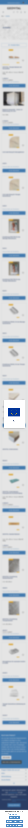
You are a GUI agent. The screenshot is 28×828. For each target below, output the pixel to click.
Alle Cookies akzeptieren (14, 825)
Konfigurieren (14, 817)
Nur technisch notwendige (14, 821)
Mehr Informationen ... (14, 814)
